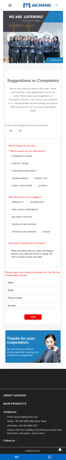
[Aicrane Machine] (37, 5)
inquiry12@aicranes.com (26, 417)
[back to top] (60, 449)
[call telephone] (57, 5)
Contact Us (60, 350)
